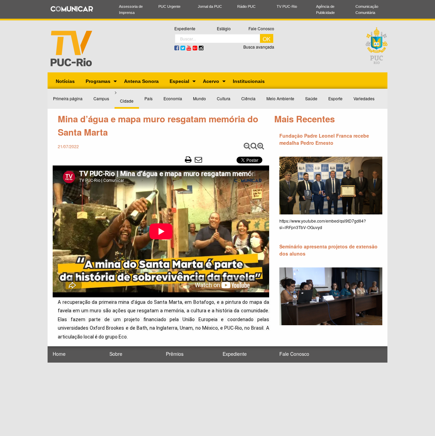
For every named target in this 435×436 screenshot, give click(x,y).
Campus (101, 98)
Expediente (184, 28)
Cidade (127, 101)
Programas (98, 81)
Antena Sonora (141, 81)
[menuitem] (65, 81)
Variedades (364, 98)
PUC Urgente (169, 6)
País (148, 98)
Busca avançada (258, 47)
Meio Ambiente (280, 98)
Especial (179, 81)
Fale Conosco (261, 28)
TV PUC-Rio (287, 6)
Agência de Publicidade (325, 9)
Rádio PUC (246, 6)
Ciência (248, 98)
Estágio (224, 28)
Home (59, 353)
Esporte (335, 98)
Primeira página (68, 98)
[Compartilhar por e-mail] (198, 159)
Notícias (65, 81)
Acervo (211, 81)
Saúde (311, 98)
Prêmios (175, 353)
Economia (172, 98)
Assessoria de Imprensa (131, 9)
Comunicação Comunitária (366, 9)
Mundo (199, 98)
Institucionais (249, 81)
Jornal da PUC (210, 6)
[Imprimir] (188, 159)
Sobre (115, 353)
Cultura (223, 98)
